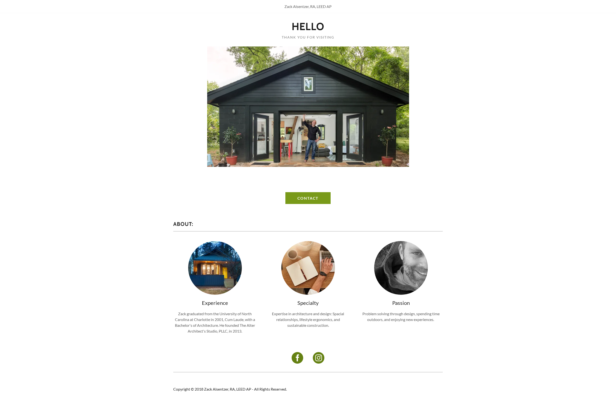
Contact (308, 198)
